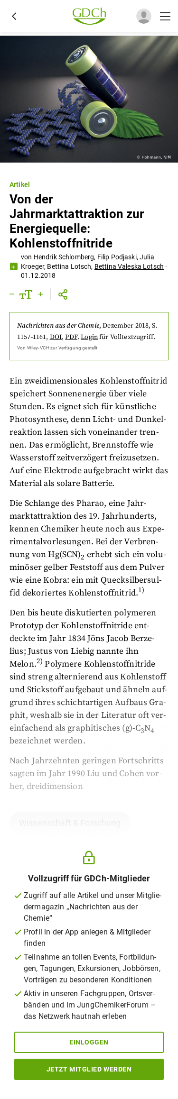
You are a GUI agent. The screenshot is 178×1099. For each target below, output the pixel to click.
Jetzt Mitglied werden (89, 1069)
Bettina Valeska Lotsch (129, 266)
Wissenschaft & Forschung (70, 823)
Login (89, 337)
